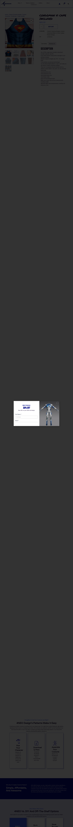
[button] (57, 402)
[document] (36, 413)
